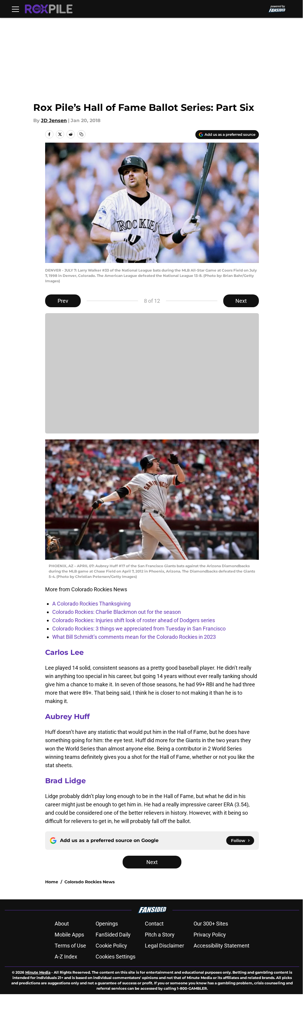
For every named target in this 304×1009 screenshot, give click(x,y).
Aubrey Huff (67, 716)
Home (51, 882)
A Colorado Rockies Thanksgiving (91, 603)
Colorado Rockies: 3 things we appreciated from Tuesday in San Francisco (139, 628)
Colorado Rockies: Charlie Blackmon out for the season (116, 612)
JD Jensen (54, 120)
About (62, 923)
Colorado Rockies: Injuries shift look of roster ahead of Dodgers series (133, 620)
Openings (107, 923)
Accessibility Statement (221, 945)
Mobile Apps (69, 934)
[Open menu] (15, 8)
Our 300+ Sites (211, 923)
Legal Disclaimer (164, 945)
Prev (63, 301)
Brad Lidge (65, 780)
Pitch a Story (160, 934)
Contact (154, 923)
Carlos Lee (64, 652)
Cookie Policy (111, 945)
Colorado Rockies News (89, 882)
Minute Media (37, 972)
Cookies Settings (115, 956)
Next (241, 301)
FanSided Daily (113, 934)
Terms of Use (70, 945)
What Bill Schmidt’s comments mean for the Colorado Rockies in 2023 (134, 637)
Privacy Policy (210, 934)
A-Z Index (66, 956)
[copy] (81, 134)
